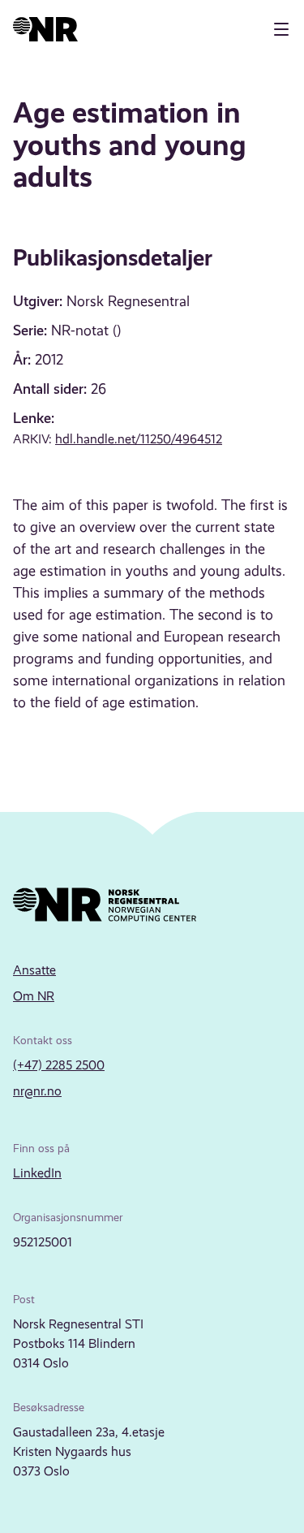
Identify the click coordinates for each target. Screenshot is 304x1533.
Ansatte (34, 970)
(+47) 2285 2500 (59, 1065)
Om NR (33, 996)
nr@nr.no (37, 1091)
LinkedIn (37, 1173)
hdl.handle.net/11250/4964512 (138, 439)
